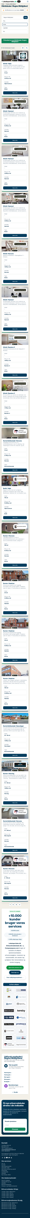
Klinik (3, 4)
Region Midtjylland (11, 4)
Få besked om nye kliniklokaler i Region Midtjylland (15, 40)
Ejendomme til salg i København (10, 1202)
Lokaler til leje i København (8, 1191)
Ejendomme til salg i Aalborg (9, 1207)
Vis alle (16, 1092)
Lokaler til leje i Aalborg (8, 1195)
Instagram (4, 1158)
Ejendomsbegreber (6, 1184)
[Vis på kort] (22, 47)
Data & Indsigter (6, 1180)
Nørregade (7, 1077)
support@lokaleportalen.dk (9, 1149)
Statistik (4, 1183)
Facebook (2, 1158)
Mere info (15, 92)
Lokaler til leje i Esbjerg (7, 1197)
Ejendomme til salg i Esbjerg (9, 1208)
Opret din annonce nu (15, 967)
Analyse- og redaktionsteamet (9, 1186)
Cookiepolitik (5, 1172)
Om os (3, 1163)
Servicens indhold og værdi (9, 1169)
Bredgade (6, 1081)
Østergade (7, 1079)
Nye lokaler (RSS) (6, 1174)
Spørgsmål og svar (6, 1181)
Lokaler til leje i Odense (8, 1194)
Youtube (7, 1158)
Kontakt (3, 1165)
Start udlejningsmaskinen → (15, 977)
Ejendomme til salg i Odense (9, 1205)
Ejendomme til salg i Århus (8, 1204)
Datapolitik (4, 1170)
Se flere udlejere (15, 984)
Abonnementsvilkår (6, 1166)
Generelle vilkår (5, 1167)
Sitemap (4, 1173)
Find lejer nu (15, 972)
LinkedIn (11, 1158)
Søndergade (7, 1072)
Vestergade (7, 1074)
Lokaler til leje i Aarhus (7, 1193)
